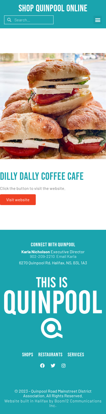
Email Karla (66, 256)
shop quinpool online (53, 8)
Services (76, 355)
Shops (27, 355)
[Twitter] (53, 365)
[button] (97, 20)
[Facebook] (42, 365)
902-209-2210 (43, 256)
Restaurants (50, 355)
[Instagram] (63, 365)
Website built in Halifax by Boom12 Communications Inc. (53, 403)
